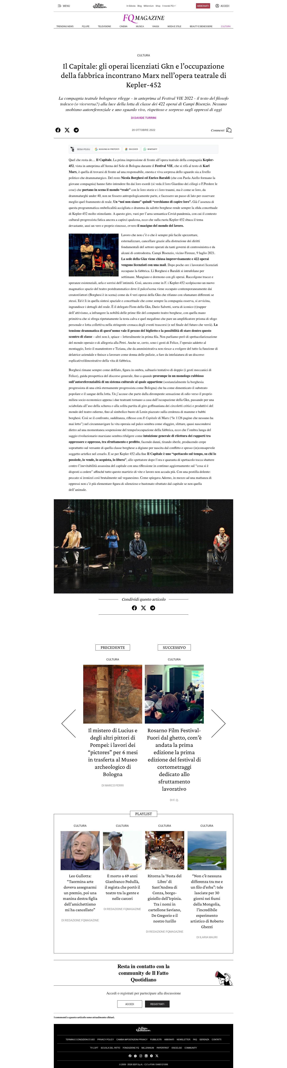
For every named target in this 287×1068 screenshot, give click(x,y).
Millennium (149, 6)
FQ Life (85, 26)
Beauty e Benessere (201, 26)
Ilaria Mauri (208, 937)
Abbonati (203, 5)
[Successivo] (218, 723)
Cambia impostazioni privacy (131, 1039)
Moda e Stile (174, 26)
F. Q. (176, 800)
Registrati (157, 1004)
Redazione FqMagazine (82, 920)
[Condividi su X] (67, 130)
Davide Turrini (145, 117)
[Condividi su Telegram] (76, 130)
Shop (158, 6)
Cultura (226, 26)
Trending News (64, 26)
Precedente (113, 647)
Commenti (218, 130)
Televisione (104, 26)
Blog (140, 6)
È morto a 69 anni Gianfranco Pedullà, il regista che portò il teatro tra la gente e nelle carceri (122, 887)
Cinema (123, 26)
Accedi (129, 1004)
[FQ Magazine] (143, 18)
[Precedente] (68, 723)
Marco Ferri (114, 785)
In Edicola (131, 6)
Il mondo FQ (167, 5)
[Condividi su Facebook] (57, 130)
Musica (140, 26)
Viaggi (155, 26)
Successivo (174, 647)
